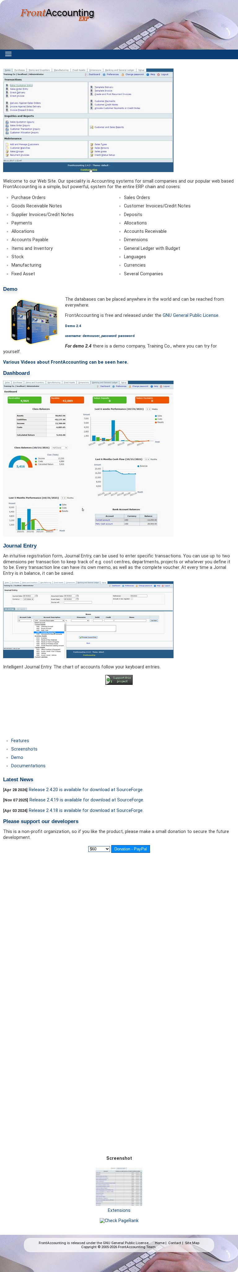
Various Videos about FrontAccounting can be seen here (65, 362)
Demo (17, 757)
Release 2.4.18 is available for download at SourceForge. (86, 810)
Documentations (28, 766)
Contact (174, 1243)
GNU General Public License (190, 315)
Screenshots (24, 749)
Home (160, 1243)
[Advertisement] (119, 707)
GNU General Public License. (126, 1243)
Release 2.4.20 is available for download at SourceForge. (86, 789)
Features (20, 740)
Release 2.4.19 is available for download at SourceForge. (86, 800)
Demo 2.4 (73, 326)
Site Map (192, 1243)
